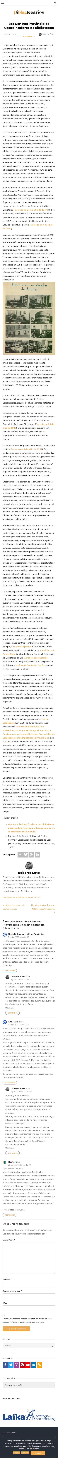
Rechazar (25, 1453)
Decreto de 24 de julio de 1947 (31, 209)
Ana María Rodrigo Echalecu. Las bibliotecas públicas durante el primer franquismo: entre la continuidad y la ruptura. (31, 828)
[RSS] (39, 1365)
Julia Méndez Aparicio (36, 657)
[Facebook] (20, 854)
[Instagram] (16, 1365)
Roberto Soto (48, 34)
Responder (10, 971)
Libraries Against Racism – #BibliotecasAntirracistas (43, 907)
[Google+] (31, 854)
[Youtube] (27, 1365)
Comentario (9, 1240)
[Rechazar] (54, 1447)
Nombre (7, 1279)
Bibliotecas (29, 37)
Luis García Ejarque (21, 646)
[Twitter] (25, 854)
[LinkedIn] (37, 854)
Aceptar (16, 1453)
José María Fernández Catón (29, 665)
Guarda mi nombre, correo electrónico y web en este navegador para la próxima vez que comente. (27, 1320)
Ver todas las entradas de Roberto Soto (22, 897)
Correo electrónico (12, 1291)
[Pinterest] (22, 1365)
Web (5, 1303)
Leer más (38, 1453)
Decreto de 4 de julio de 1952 (26, 449)
